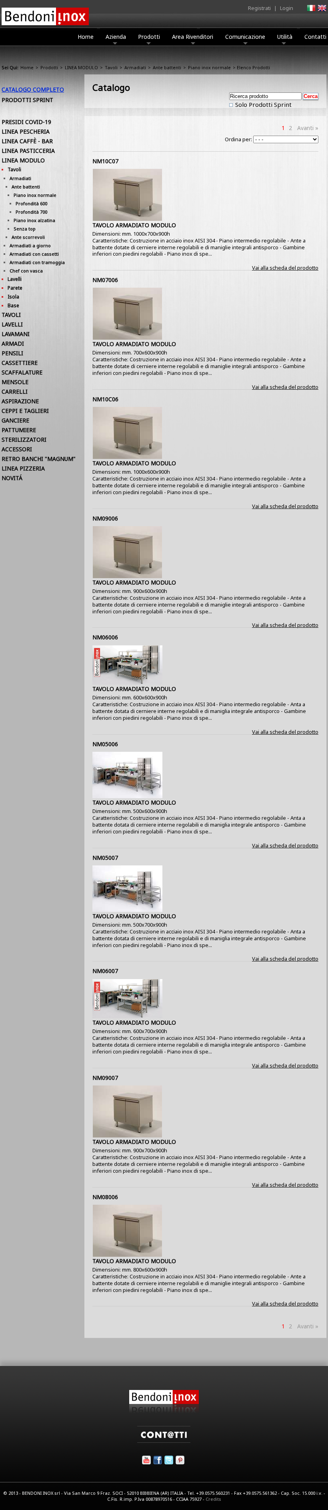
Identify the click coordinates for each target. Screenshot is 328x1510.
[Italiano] (311, 10)
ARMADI (13, 343)
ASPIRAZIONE (20, 401)
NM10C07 (105, 161)
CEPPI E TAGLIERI (25, 411)
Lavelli (15, 279)
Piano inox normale (209, 67)
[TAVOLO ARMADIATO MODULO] (127, 218)
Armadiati (135, 67)
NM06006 (105, 637)
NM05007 (105, 857)
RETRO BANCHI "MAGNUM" (39, 459)
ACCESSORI (17, 449)
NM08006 (105, 1197)
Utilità (284, 36)
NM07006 (105, 280)
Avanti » (307, 128)
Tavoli (111, 67)
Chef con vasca (26, 271)
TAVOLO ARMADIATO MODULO (134, 225)
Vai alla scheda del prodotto (285, 267)
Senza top (25, 229)
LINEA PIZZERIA (23, 468)
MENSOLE (15, 382)
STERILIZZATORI (24, 439)
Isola (13, 296)
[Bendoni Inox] (164, 1411)
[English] (321, 10)
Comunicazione (245, 36)
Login (286, 8)
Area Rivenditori (192, 36)
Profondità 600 (31, 203)
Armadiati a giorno (30, 245)
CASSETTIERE (20, 362)
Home (86, 36)
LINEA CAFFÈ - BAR (27, 141)
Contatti (315, 36)
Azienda (116, 36)
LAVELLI (12, 324)
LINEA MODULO (81, 67)
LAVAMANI (16, 334)
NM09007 (105, 1077)
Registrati (259, 8)
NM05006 (105, 744)
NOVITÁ (12, 478)
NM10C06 (105, 399)
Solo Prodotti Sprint (263, 104)
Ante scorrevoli (28, 237)
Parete (15, 287)
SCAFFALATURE (22, 372)
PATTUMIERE (19, 430)
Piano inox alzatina (34, 220)
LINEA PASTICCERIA (28, 150)
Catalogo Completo (33, 89)
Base (13, 305)
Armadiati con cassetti (34, 254)
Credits (213, 1499)
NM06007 (105, 971)
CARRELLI (15, 391)
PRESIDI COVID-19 (26, 122)
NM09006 (105, 518)
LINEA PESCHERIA (26, 131)
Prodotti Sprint (27, 100)
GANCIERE (15, 420)
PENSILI (12, 353)
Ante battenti (167, 67)
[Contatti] (163, 1440)
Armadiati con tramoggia (37, 262)
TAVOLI (11, 314)
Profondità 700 (31, 212)
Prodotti (149, 36)
